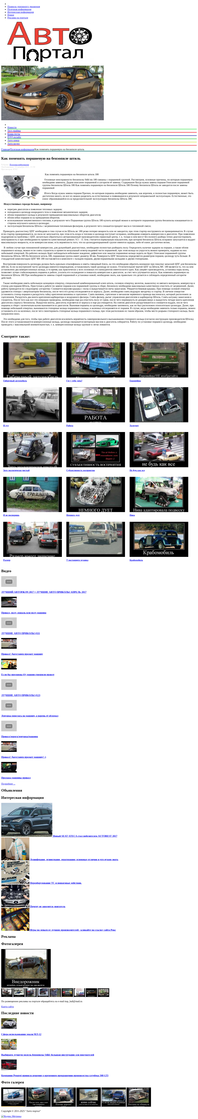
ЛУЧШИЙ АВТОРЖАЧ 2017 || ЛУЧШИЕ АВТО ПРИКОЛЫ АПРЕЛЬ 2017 (43, 592)
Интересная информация (20, 12)
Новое (10, 15)
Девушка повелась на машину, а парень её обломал (29, 715)
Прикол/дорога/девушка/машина (19, 736)
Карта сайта (7, 1006)
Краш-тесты (13, 134)
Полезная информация (19, 9)
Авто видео (13, 143)
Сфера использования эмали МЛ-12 (21, 1034)
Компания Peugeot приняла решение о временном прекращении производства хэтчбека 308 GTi (54, 1075)
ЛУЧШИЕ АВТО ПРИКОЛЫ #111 (20, 633)
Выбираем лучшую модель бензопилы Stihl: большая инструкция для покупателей (47, 1054)
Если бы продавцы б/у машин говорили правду (27, 674)
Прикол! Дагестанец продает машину (22, 654)
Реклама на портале (17, 17)
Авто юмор (13, 140)
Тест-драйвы (14, 130)
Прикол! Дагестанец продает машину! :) (23, 757)
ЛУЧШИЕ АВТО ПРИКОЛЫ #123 (20, 695)
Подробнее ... (8, 783)
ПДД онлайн (14, 137)
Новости (12, 127)
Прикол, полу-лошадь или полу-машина (23, 612)
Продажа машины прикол (16, 777)
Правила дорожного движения (23, 6)
